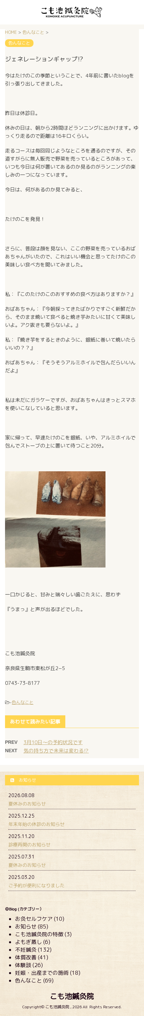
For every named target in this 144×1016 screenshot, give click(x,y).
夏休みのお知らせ (27, 803)
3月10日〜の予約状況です (53, 742)
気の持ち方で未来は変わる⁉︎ (56, 750)
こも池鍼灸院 (72, 996)
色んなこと (22, 702)
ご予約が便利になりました (36, 885)
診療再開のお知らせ (29, 844)
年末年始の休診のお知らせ (36, 824)
